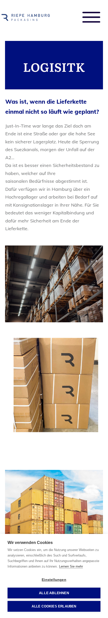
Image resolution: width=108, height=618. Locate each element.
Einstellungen (54, 580)
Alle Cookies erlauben (54, 606)
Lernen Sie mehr (71, 566)
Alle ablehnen (54, 593)
